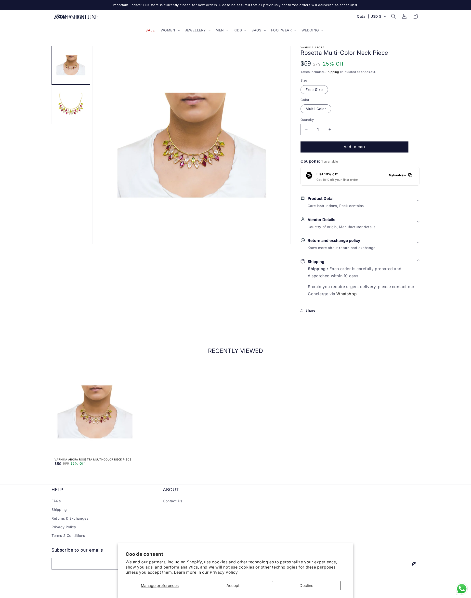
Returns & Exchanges (70, 518)
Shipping (332, 72)
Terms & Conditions (68, 535)
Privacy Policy (224, 572)
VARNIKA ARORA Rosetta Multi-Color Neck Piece (92, 459)
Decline (306, 585)
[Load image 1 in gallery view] (71, 65)
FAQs (56, 501)
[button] (170, 30)
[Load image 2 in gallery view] (71, 105)
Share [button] (310, 310)
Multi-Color (316, 109)
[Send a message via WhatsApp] (462, 589)
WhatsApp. (347, 293)
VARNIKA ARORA (313, 47)
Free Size (314, 89)
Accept (232, 585)
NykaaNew (397, 175)
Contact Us (172, 501)
